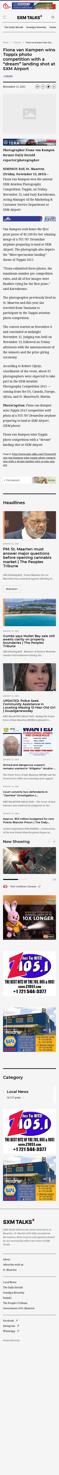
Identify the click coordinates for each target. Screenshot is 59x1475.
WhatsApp (9, 1331)
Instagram (9, 1326)
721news (17, 42)
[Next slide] (54, 841)
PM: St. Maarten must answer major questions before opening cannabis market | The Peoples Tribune (27, 557)
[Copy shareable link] (37, 87)
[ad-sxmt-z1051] (29, 973)
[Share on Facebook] (43, 87)
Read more (13, 588)
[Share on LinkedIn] (54, 87)
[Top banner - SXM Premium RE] (29, 5)
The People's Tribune (15, 1303)
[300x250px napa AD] (29, 1029)
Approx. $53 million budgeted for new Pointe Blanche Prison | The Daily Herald (28, 820)
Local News (9, 1282)
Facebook (8, 1320)
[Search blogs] (53, 17)
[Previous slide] (49, 841)
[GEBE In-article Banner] (29, 218)
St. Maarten (9, 1269)
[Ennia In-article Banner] (29, 480)
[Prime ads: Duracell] (29, 917)
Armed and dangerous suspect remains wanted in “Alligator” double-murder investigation (28, 766)
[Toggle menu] (4, 17)
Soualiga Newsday (36, 27)
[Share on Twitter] (48, 87)
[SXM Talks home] (29, 17)
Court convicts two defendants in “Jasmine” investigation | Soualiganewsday (25, 793)
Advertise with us (13, 1264)
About (6, 1259)
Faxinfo (53, 27)
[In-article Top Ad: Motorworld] (29, 142)
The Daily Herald (13, 27)
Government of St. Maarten (18, 1308)
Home (5, 42)
